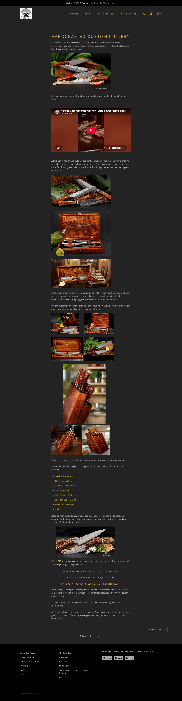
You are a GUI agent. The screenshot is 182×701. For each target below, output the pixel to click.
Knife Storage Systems (65, 495)
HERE (58, 561)
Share (119, 658)
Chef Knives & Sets (63, 481)
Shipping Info (64, 666)
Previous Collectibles (64, 504)
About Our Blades (27, 657)
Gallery (58, 509)
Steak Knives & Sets (64, 476)
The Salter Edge (65, 653)
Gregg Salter (64, 657)
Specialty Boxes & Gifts (65, 499)
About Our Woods (27, 653)
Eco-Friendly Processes (29, 661)
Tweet (108, 658)
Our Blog (24, 666)
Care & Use (63, 661)
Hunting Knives (62, 490)
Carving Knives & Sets (65, 485)
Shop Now (97, 516)
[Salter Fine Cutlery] (26, 13)
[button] (75, 13)
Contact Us (63, 677)
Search (23, 674)
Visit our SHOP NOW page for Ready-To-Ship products (91, 3)
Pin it (131, 658)
